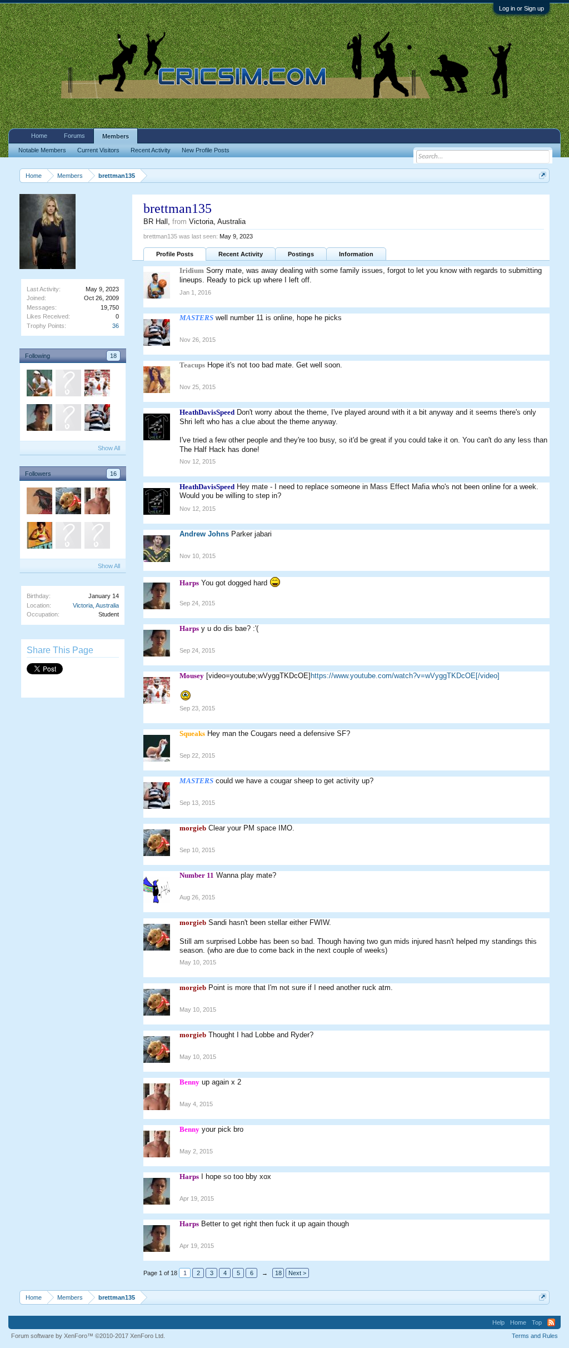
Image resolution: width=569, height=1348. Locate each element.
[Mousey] (96, 385)
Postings (301, 254)
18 (113, 355)
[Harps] (39, 419)
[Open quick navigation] (542, 175)
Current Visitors (98, 150)
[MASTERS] (96, 419)
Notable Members (42, 150)
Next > (297, 1273)
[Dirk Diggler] (39, 537)
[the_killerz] (39, 385)
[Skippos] (96, 537)
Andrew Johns (204, 534)
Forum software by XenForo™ (88, 1335)
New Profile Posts (205, 150)
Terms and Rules (535, 1335)
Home (39, 135)
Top (537, 1322)
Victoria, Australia (96, 605)
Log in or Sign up (521, 8)
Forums (74, 135)
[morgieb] (67, 502)
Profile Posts (174, 254)
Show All (109, 448)
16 (113, 473)
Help (498, 1322)
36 (115, 325)
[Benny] (96, 502)
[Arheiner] (39, 502)
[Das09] (67, 385)
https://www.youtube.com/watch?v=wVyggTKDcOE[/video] (405, 675)
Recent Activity (240, 254)
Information (356, 254)
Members (115, 136)
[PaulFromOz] (67, 419)
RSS (551, 1322)
